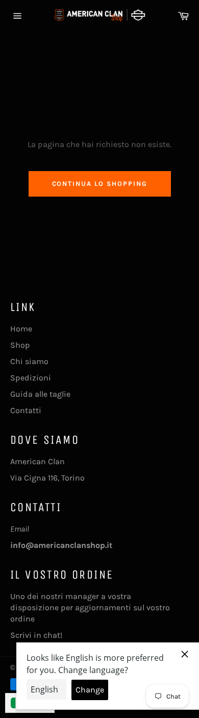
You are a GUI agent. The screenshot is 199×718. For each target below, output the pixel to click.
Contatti (25, 410)
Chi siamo (29, 361)
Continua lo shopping (99, 183)
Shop (20, 345)
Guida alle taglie (40, 394)
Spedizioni (30, 377)
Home (21, 328)
